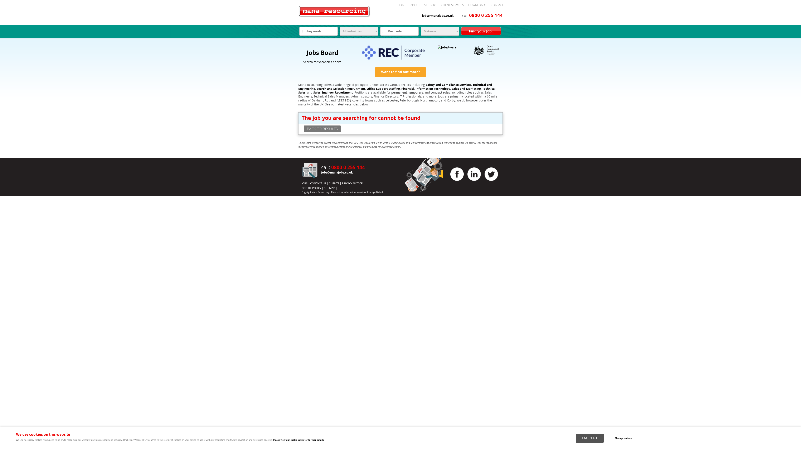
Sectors (430, 5)
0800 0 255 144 (486, 15)
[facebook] (457, 182)
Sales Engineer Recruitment (333, 92)
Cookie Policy (311, 188)
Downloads (477, 5)
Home (402, 5)
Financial (407, 89)
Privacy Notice (352, 183)
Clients (334, 183)
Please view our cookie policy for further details (298, 439)
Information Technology (433, 89)
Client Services (452, 5)
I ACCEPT (590, 438)
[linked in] (474, 182)
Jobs (304, 183)
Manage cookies (623, 438)
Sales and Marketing (466, 89)
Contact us (318, 183)
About (415, 5)
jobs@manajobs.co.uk (438, 16)
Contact (497, 5)
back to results (322, 128)
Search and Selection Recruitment (341, 89)
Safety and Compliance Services (448, 85)
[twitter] (491, 182)
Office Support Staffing (383, 89)
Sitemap (329, 188)
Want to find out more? (400, 72)
